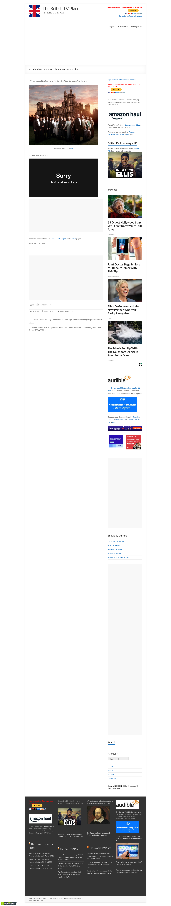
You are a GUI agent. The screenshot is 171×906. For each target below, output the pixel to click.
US (113, 422)
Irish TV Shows (114, 545)
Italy (117, 134)
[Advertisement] (85, 47)
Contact (111, 766)
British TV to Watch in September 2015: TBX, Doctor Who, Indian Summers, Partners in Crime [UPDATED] (65, 328)
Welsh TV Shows (114, 553)
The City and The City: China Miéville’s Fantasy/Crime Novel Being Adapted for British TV (65, 320)
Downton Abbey (44, 305)
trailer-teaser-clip (66, 311)
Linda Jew (35, 311)
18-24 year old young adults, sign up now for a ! (129, 838)
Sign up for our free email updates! (130, 16)
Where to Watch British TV (118, 557)
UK (127, 134)
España (111, 420)
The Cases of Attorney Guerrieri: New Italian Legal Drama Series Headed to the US (69, 874)
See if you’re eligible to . (99, 834)
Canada (135, 417)
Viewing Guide (136, 26)
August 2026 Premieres (118, 26)
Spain (122, 134)
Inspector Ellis (63, 803)
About (110, 770)
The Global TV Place (100, 847)
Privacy (111, 774)
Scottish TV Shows (115, 549)
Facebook (55, 239)
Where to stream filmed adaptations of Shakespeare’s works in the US (100, 802)
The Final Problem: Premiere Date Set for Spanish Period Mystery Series (70, 865)
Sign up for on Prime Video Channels (70, 835)
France (131, 132)
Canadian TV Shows (116, 541)
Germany (111, 134)
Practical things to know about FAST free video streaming (129, 863)
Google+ (62, 239)
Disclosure (112, 778)
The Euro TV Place (70, 849)
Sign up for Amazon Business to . (129, 871)
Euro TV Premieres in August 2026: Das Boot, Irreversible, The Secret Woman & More (70, 857)
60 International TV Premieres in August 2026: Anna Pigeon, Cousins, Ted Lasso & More (100, 856)
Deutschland (120, 420)
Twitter (71, 148)
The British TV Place (61, 8)
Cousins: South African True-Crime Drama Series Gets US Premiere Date (99, 864)
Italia (137, 420)
